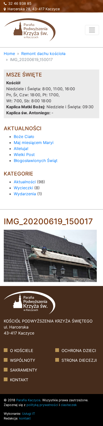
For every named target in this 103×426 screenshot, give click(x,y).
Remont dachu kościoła (43, 53)
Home (9, 53)
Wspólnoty (22, 360)
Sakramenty (23, 370)
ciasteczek (69, 405)
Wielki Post (24, 154)
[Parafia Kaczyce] (30, 29)
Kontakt (19, 379)
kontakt (25, 418)
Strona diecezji (79, 360)
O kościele (21, 350)
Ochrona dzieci (79, 350)
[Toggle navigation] (92, 30)
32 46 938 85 (19, 3)
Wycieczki (23, 187)
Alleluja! (21, 148)
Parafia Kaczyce (28, 400)
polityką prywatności (42, 405)
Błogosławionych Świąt (36, 160)
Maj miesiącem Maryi (34, 142)
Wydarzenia (25, 193)
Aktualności (25, 181)
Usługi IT (28, 414)
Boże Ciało (24, 136)
